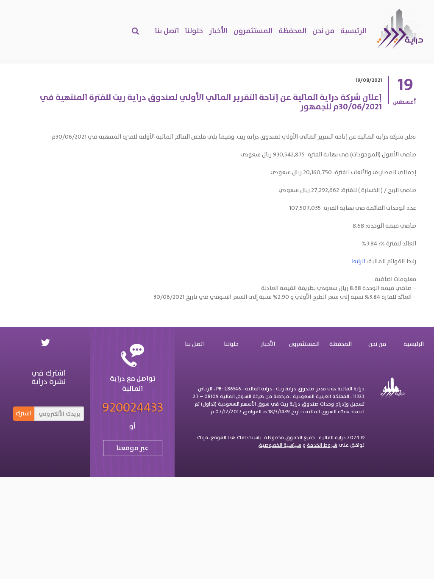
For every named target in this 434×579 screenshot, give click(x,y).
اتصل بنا (167, 30)
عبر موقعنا (132, 447)
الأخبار (218, 30)
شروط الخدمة (322, 445)
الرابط (358, 261)
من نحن (323, 30)
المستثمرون (253, 30)
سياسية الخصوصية (280, 445)
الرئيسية (353, 30)
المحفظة (292, 30)
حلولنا (194, 30)
